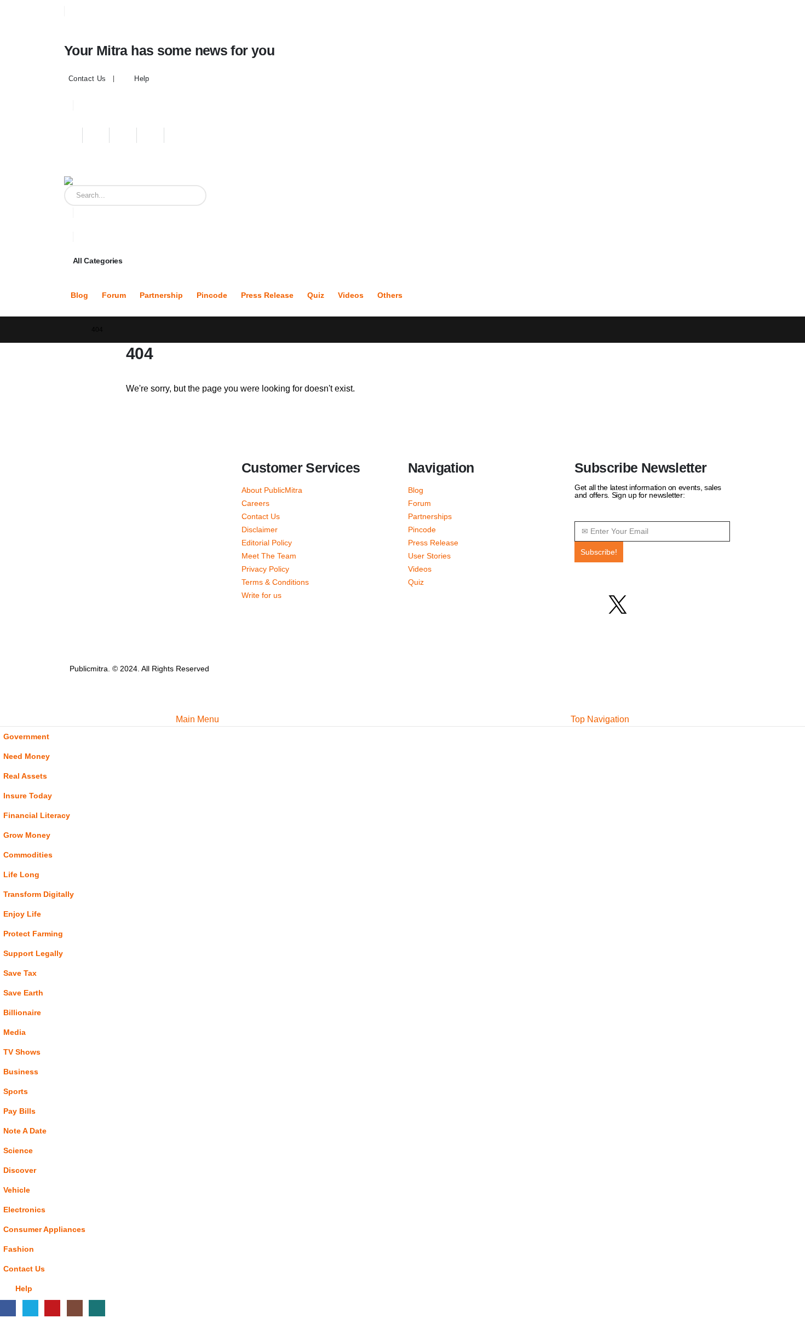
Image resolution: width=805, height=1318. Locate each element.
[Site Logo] (132, 180)
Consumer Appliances (44, 1229)
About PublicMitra (272, 490)
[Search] (190, 195)
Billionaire (22, 1012)
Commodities (28, 854)
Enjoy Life (22, 914)
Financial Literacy (36, 815)
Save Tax (20, 973)
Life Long (21, 874)
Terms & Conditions (275, 582)
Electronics (24, 1209)
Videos (351, 295)
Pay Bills (19, 1111)
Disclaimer (260, 529)
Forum (114, 295)
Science (18, 1150)
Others (390, 295)
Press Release (267, 295)
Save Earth (23, 992)
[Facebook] (74, 135)
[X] (101, 135)
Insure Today (27, 795)
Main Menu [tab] (197, 719)
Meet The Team (269, 555)
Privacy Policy (265, 569)
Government (26, 736)
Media (14, 1032)
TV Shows (22, 1052)
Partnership (161, 295)
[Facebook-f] (588, 604)
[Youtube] (128, 135)
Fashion (18, 1249)
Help (141, 79)
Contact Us (87, 79)
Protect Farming (33, 933)
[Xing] (183, 135)
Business (20, 1071)
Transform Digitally (38, 894)
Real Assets (25, 776)
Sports (15, 1091)
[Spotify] (677, 604)
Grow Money (26, 835)
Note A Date (25, 1130)
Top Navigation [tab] (600, 719)
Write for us (261, 595)
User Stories (429, 555)
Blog (79, 295)
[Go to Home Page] (73, 329)
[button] (6, 705)
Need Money (26, 756)
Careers (255, 503)
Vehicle (16, 1189)
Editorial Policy (267, 542)
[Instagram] (156, 135)
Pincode (212, 295)
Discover (19, 1170)
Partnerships (430, 516)
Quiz (315, 295)
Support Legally (33, 953)
